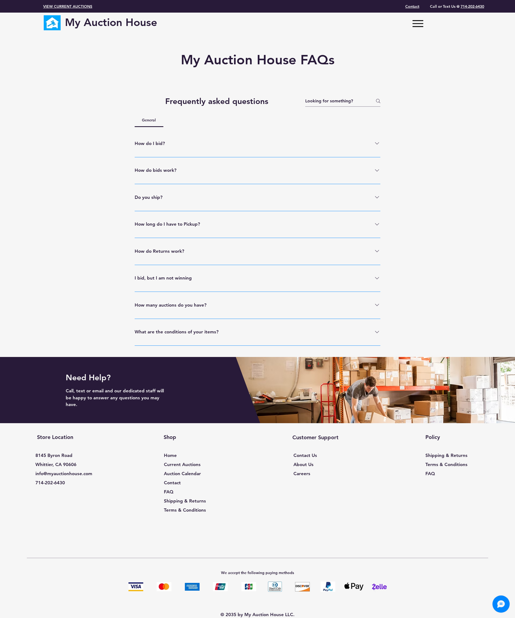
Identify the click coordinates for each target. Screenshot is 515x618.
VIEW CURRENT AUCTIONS (67, 6)
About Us (303, 464)
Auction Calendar (182, 473)
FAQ (168, 491)
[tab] (149, 120)
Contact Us (305, 455)
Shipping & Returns (185, 501)
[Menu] (418, 23)
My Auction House (111, 22)
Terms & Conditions (185, 510)
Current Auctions (182, 464)
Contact (172, 482)
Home (170, 455)
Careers (301, 473)
